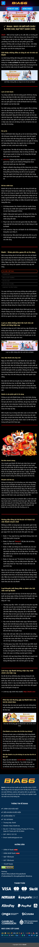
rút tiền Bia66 (21, 760)
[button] (3, 3)
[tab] (19, 271)
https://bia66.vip (14, 826)
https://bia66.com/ (29, 692)
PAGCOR (6, 159)
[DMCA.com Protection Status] (7, 867)
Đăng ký (18, 541)
